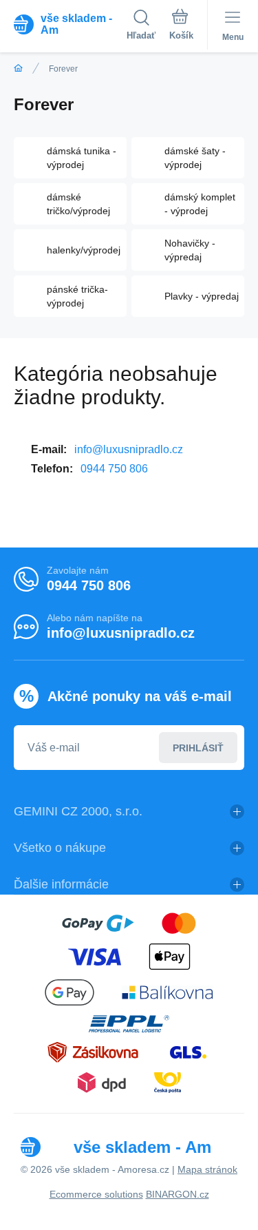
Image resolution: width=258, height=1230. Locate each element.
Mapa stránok (207, 1169)
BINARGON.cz (177, 1194)
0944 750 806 (114, 469)
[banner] (70, 24)
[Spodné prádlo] (18, 68)
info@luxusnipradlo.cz (128, 449)
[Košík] (181, 27)
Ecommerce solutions (96, 1194)
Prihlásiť (198, 747)
